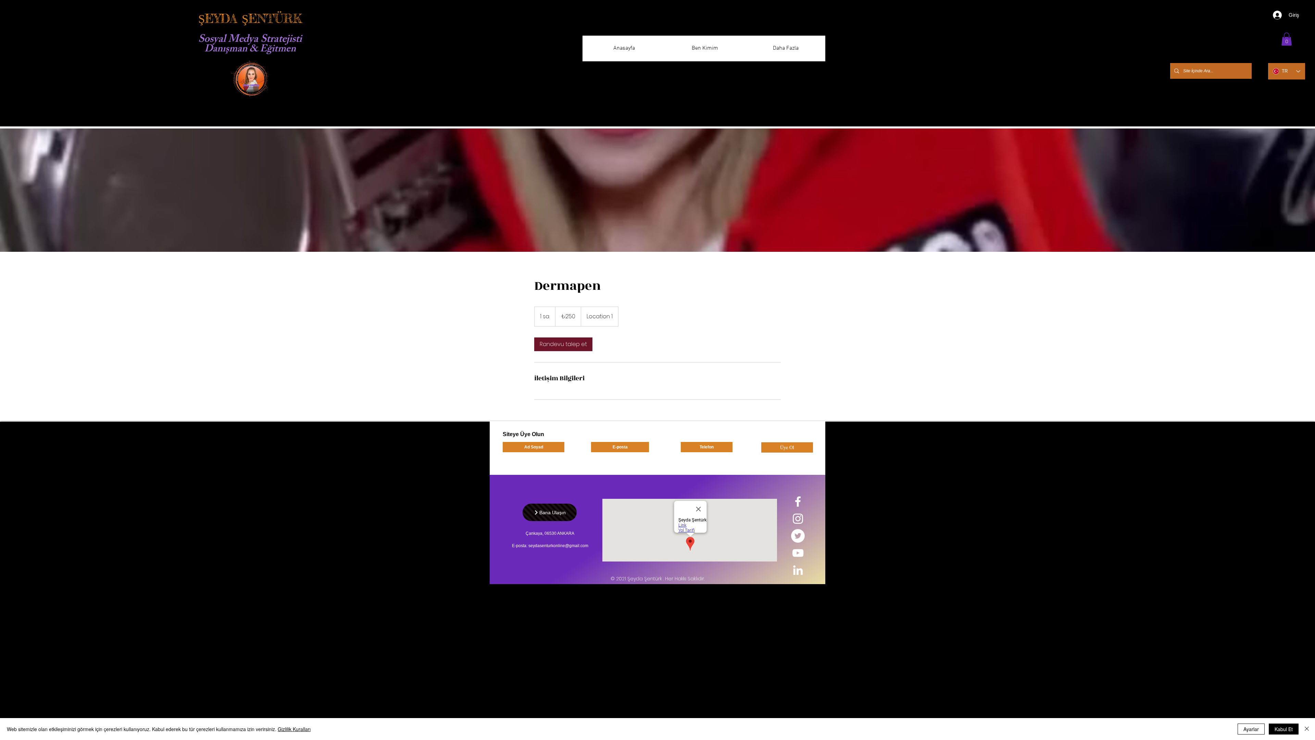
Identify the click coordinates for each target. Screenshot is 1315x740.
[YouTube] (798, 553)
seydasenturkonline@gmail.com (558, 545)
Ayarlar (1251, 729)
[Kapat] (1307, 729)
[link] (563, 344)
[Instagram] (798, 519)
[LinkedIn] (798, 570)
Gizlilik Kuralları (294, 729)
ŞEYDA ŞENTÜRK (250, 18)
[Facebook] (798, 501)
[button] (1286, 39)
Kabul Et (1284, 729)
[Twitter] (798, 536)
